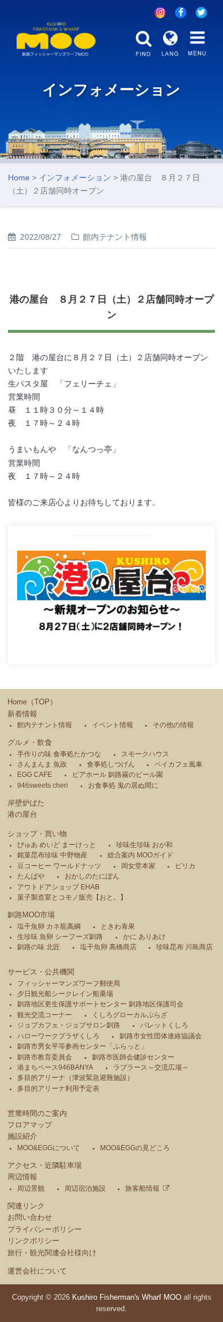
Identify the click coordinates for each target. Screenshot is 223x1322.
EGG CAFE (34, 774)
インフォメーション (75, 177)
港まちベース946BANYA (55, 1067)
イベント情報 (112, 725)
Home (19, 177)
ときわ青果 (118, 926)
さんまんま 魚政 (42, 764)
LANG (171, 44)
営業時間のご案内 (37, 1113)
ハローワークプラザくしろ (58, 1036)
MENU (197, 44)
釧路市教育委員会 (44, 1057)
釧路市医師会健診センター (133, 1057)
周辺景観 (31, 1188)
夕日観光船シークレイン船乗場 (65, 993)
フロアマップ (29, 1125)
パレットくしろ (164, 1025)
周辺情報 (22, 1176)
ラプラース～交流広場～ (151, 1067)
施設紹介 (22, 1136)
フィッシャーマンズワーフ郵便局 (68, 983)
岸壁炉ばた (26, 803)
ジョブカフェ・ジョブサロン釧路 (68, 1025)
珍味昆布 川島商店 (184, 947)
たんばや (31, 876)
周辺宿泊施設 (85, 1188)
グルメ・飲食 (29, 742)
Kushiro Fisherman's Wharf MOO (126, 1297)
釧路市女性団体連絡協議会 (161, 1036)
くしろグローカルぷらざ (130, 1014)
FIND (144, 44)
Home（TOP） (32, 702)
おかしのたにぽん (92, 876)
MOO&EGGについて (48, 1147)
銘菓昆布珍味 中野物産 (52, 855)
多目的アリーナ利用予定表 (58, 1088)
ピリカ (185, 865)
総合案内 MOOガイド (140, 855)
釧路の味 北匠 (38, 947)
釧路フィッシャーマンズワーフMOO (56, 39)
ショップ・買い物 (37, 833)
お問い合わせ (29, 1217)
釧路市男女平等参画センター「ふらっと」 (82, 1046)
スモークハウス (145, 754)
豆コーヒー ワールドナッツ (59, 865)
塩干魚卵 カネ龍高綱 (49, 926)
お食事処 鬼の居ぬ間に (123, 785)
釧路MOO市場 (31, 914)
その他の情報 (173, 725)
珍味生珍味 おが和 (144, 844)
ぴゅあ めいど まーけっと (56, 844)
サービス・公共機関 (40, 972)
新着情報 (22, 714)
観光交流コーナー (44, 1014)
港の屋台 (22, 814)
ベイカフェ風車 (178, 764)
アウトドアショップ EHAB (58, 887)
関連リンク (26, 1206)
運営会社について (37, 1271)
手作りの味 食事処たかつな (59, 754)
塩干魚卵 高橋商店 (108, 947)
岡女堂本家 (138, 865)
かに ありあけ (144, 936)
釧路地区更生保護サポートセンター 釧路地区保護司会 (100, 1004)
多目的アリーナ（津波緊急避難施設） (75, 1077)
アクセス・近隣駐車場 (44, 1165)
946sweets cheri (42, 785)
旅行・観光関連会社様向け (52, 1252)
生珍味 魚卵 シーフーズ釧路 (60, 936)
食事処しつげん (111, 764)
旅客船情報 (142, 1188)
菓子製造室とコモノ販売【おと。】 (72, 897)
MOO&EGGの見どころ (135, 1147)
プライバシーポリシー (44, 1229)
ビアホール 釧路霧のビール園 (117, 774)
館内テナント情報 (44, 725)
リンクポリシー (33, 1240)
